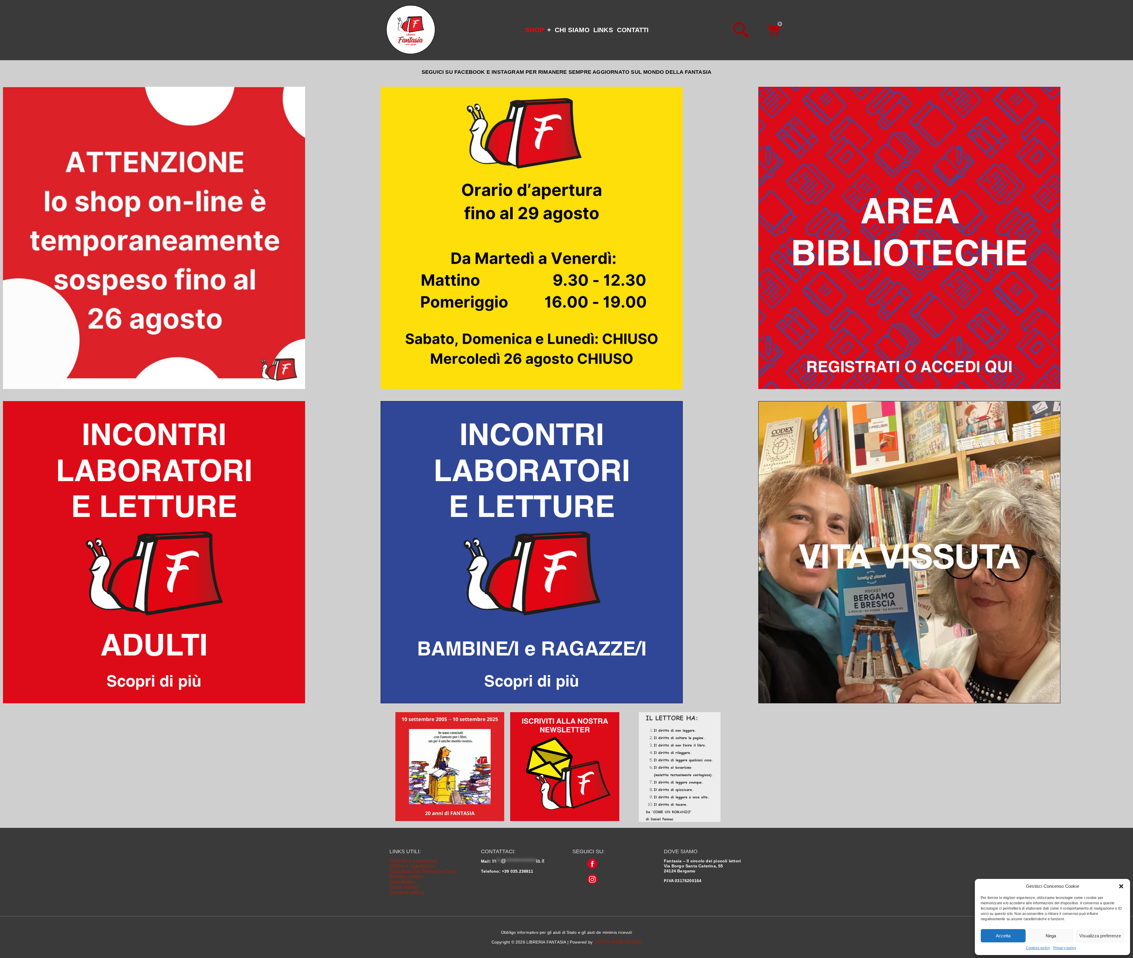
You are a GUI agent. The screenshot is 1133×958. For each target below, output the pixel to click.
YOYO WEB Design (617, 942)
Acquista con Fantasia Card (422, 871)
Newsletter (402, 882)
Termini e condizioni (413, 861)
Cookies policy (1038, 948)
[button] (1121, 886)
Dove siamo (403, 887)
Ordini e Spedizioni (412, 866)
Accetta (1003, 935)
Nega (1051, 935)
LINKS (603, 30)
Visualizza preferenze (1100, 935)
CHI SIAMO (572, 30)
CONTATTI (633, 30)
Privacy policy (1064, 948)
